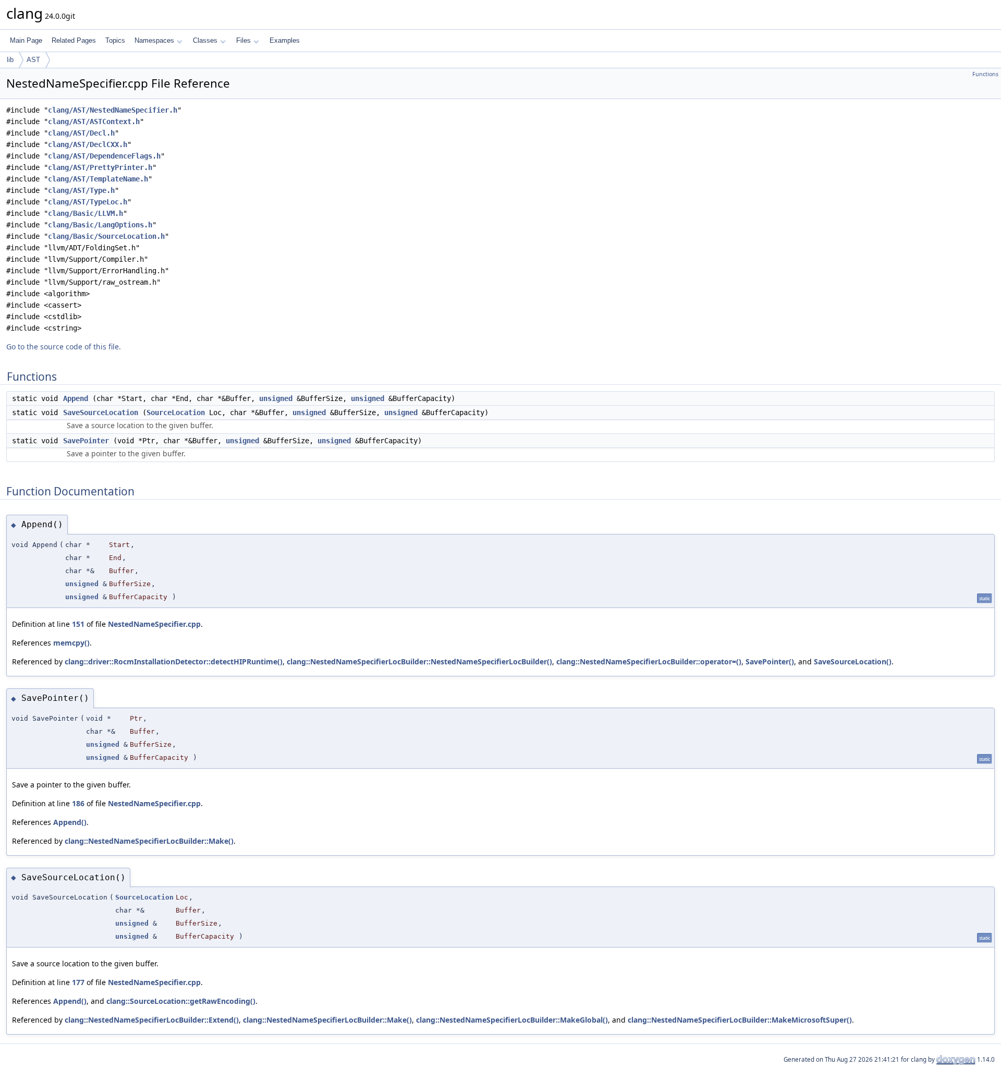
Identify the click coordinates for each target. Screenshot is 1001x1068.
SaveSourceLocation (100, 412)
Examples (285, 40)
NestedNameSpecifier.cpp (154, 624)
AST (33, 60)
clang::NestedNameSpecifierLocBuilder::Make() (149, 841)
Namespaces (154, 40)
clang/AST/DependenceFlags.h (104, 156)
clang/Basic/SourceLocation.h (106, 236)
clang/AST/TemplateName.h (98, 179)
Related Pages (74, 40)
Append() (70, 822)
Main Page (26, 40)
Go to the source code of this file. (63, 346)
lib (10, 60)
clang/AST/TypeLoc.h (87, 202)
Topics (115, 40)
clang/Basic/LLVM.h (85, 213)
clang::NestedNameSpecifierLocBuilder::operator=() (648, 661)
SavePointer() (770, 661)
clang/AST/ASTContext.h (94, 121)
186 (78, 803)
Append (75, 398)
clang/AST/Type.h (81, 190)
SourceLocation (176, 412)
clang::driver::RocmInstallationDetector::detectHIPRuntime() (174, 661)
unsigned (275, 398)
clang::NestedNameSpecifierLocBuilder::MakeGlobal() (512, 1020)
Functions (985, 74)
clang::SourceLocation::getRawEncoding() (180, 1001)
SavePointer (86, 440)
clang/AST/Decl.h (81, 133)
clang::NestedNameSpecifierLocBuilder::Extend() (152, 1020)
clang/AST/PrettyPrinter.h (100, 167)
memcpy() (71, 643)
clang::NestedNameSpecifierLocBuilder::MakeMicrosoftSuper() (740, 1020)
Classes (205, 40)
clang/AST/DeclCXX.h (87, 144)
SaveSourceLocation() (853, 661)
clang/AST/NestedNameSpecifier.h (112, 110)
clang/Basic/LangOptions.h (100, 225)
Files (243, 40)
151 (78, 624)
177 (78, 982)
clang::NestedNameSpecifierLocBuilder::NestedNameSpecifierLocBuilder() (419, 661)
